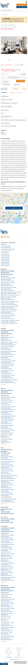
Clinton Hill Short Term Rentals (7, 365)
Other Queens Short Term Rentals (8, 397)
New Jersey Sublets (5, 520)
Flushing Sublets (4, 441)
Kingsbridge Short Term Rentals (7, 480)
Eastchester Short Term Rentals (7, 627)
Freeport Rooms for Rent (6, 552)
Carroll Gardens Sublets (6, 362)
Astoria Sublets (4, 403)
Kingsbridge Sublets (5, 481)
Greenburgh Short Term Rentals (7, 622)
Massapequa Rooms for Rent (7, 556)
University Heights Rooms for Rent (8, 501)
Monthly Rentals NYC (5, 265)
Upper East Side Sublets (6, 279)
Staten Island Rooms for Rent (7, 513)
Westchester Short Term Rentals (8, 587)
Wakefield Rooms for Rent (6, 487)
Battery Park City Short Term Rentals (8, 296)
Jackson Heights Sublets (6, 417)
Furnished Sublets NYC (5, 246)
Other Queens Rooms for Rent (7, 400)
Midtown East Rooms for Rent (7, 285)
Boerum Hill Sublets (5, 348)
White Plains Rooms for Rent (6, 606)
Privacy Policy (18, 657)
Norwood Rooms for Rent (6, 473)
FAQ (8, 655)
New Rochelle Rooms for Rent (7, 602)
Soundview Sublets (5, 491)
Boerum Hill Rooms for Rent (6, 349)
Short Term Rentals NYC (6, 247)
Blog (19, 652)
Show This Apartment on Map (14, 208)
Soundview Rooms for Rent (6, 492)
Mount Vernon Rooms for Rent (7, 611)
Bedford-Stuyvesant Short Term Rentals (9, 342)
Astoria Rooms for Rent (5, 404)
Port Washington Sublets (6, 578)
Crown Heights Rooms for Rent (7, 377)
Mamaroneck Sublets (5, 638)
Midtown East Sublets (5, 284)
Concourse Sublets (5, 495)
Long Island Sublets (5, 529)
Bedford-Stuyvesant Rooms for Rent (8, 345)
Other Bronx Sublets (5, 462)
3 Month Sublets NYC (5, 259)
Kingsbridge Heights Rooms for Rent (8, 478)
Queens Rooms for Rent (6, 393)
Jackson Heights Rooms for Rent (7, 419)
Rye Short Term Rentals (5, 618)
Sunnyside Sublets (4, 426)
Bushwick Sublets (4, 357)
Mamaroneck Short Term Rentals (7, 636)
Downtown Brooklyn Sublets (6, 381)
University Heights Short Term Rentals (8, 499)
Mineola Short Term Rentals (6, 558)
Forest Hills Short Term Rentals (7, 411)
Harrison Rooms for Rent (6, 634)
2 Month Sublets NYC (5, 257)
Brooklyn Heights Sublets (6, 353)
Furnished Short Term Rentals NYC (8, 249)
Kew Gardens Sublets (5, 431)
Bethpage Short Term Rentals (7, 572)
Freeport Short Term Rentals (6, 549)
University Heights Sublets (6, 500)
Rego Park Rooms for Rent (6, 423)
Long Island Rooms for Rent (7, 531)
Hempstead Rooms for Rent (6, 538)
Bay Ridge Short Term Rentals (7, 337)
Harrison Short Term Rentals (6, 632)
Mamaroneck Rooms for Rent (7, 639)
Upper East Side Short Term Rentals (8, 278)
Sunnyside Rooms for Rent (6, 428)
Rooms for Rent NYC (5, 254)
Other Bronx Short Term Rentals (7, 461)
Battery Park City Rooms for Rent (7, 299)
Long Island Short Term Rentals (8, 528)
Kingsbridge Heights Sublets (7, 476)
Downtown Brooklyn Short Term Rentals (9, 379)
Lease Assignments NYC (6, 250)
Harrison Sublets (4, 633)
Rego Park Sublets (4, 422)
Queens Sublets (4, 391)
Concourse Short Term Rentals (7, 494)
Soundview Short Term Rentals (7, 489)
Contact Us (19, 648)
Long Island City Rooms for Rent (7, 409)
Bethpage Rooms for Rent (6, 575)
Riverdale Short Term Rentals (7, 456)
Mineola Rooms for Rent (6, 561)
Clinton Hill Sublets (5, 367)
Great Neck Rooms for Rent (6, 566)
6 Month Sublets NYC (5, 264)
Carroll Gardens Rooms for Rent (7, 363)
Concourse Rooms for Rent (6, 497)
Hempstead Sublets (5, 536)
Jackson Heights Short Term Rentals (8, 416)
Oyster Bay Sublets (5, 545)
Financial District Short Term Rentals (8, 310)
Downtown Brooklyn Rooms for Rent (8, 382)
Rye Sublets (3, 619)
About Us (8, 650)
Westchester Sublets (5, 589)
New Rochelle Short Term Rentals (8, 599)
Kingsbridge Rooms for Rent (6, 483)
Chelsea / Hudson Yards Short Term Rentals (10, 301)
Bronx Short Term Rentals (6, 449)
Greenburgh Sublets (5, 624)
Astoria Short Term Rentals (6, 402)
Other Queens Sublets (5, 398)
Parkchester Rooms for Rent (6, 469)
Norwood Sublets (4, 472)
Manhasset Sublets (5, 569)
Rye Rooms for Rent (5, 620)
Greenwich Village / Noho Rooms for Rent (9, 323)
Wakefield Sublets (4, 486)
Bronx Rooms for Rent (6, 452)
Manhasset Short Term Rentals (7, 568)
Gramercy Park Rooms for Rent (7, 318)
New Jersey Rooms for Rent (7, 522)
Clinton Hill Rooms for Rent (6, 368)
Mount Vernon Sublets (5, 610)
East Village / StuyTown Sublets (7, 307)
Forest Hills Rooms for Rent (6, 414)
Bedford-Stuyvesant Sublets (6, 343)
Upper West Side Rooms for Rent (7, 290)
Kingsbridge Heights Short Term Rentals (9, 475)
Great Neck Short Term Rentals (7, 563)
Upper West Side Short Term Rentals (8, 287)
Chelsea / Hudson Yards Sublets (7, 303)
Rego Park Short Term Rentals (7, 420)
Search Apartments (21, 4)
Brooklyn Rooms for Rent (6, 333)
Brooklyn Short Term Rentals (7, 330)
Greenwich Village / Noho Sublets (8, 321)
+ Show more (3, 325)
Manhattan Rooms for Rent (7, 274)
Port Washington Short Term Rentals (8, 577)
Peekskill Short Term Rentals (6, 613)
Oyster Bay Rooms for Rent (6, 547)
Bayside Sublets (4, 436)
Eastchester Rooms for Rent (6, 630)
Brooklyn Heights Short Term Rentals (8, 351)
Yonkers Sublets (4, 595)
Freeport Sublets (4, 550)
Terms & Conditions (14, 659)
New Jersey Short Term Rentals (8, 518)
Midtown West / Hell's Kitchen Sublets (8, 293)
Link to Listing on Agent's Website (8, 126)
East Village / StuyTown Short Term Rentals (9, 306)
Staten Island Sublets (5, 511)
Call (10, 106)
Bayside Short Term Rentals (6, 434)
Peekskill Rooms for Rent (6, 616)
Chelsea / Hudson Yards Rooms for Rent (9, 304)
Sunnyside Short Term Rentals (7, 425)
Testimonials (8, 657)
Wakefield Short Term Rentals (7, 484)
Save (24, 88)
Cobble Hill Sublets (5, 371)
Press (18, 655)
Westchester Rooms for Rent (7, 590)
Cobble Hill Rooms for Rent (6, 373)
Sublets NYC (3, 244)
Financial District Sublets (6, 312)
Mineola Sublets (4, 560)
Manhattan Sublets (5, 272)
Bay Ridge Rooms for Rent (6, 340)
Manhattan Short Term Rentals (7, 271)
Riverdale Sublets (4, 458)
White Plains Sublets (5, 605)
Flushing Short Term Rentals (6, 439)
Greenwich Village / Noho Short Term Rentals (10, 320)
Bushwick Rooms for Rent (6, 359)
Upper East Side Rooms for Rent (7, 280)
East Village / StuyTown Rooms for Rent (9, 309)
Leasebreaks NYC (4, 252)
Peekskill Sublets (4, 614)
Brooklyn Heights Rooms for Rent (7, 354)
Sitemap (19, 650)
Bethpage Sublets (4, 574)
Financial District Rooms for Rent (7, 313)
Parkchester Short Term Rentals (7, 466)
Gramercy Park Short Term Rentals (8, 315)
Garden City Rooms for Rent (6, 542)
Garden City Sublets (5, 541)
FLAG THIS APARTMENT (7, 65)
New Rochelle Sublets (5, 600)
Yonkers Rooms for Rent (6, 597)
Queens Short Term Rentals (7, 390)
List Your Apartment (22, 7)
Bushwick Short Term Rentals (7, 356)
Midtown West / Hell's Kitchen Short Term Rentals (11, 292)
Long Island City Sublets (6, 408)
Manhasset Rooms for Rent (6, 570)
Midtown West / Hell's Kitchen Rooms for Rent (10, 295)
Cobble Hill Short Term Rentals (7, 370)
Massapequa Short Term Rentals (7, 553)
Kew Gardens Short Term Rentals (8, 430)
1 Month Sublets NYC (5, 255)
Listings (8, 648)
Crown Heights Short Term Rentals (8, 375)
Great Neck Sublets (5, 564)
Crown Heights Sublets (5, 376)
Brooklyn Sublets (4, 332)
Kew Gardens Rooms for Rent (7, 433)
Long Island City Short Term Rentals (8, 406)
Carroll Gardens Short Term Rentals (8, 360)
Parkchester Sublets (5, 467)
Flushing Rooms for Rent (6, 442)
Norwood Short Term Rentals (7, 470)
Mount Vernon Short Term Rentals (8, 608)
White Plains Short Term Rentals (7, 603)
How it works (8, 652)
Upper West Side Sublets (6, 288)
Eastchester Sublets (5, 628)
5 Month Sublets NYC (5, 262)
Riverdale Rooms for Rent (6, 459)
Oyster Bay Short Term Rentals (7, 544)
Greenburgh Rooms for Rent (6, 625)
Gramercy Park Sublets (5, 317)
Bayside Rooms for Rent (6, 437)
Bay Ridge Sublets (4, 338)
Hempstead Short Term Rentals (7, 535)
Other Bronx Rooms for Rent (6, 464)
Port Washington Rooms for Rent (7, 580)
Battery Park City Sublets (6, 298)
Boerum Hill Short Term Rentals (7, 346)
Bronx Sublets (4, 451)
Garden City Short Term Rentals (7, 539)
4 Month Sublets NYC (5, 260)
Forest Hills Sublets (5, 412)
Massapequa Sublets (5, 555)
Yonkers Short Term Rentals (6, 594)
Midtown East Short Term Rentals (7, 282)
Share (16, 88)
